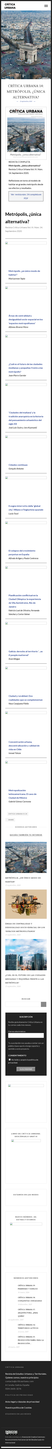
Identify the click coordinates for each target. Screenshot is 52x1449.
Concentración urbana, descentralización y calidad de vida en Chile (24, 746)
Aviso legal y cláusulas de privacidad (22, 1401)
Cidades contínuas (18, 464)
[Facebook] (21, 1200)
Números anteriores (26, 827)
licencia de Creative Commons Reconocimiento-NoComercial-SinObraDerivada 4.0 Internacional (25, 1440)
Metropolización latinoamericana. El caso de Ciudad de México (22, 794)
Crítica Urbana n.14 (18, 814)
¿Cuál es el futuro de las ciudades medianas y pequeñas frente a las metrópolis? (26, 368)
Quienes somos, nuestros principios (22, 1377)
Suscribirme (26, 1069)
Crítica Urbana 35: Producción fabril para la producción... (31, 1340)
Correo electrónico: (17, 1031)
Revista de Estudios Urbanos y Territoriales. (26, 1373)
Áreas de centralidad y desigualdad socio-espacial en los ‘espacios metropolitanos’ (26, 319)
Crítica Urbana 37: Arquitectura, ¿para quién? (28, 1313)
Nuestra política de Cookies (18, 1407)
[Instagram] (31, 1200)
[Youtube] (26, 1200)
